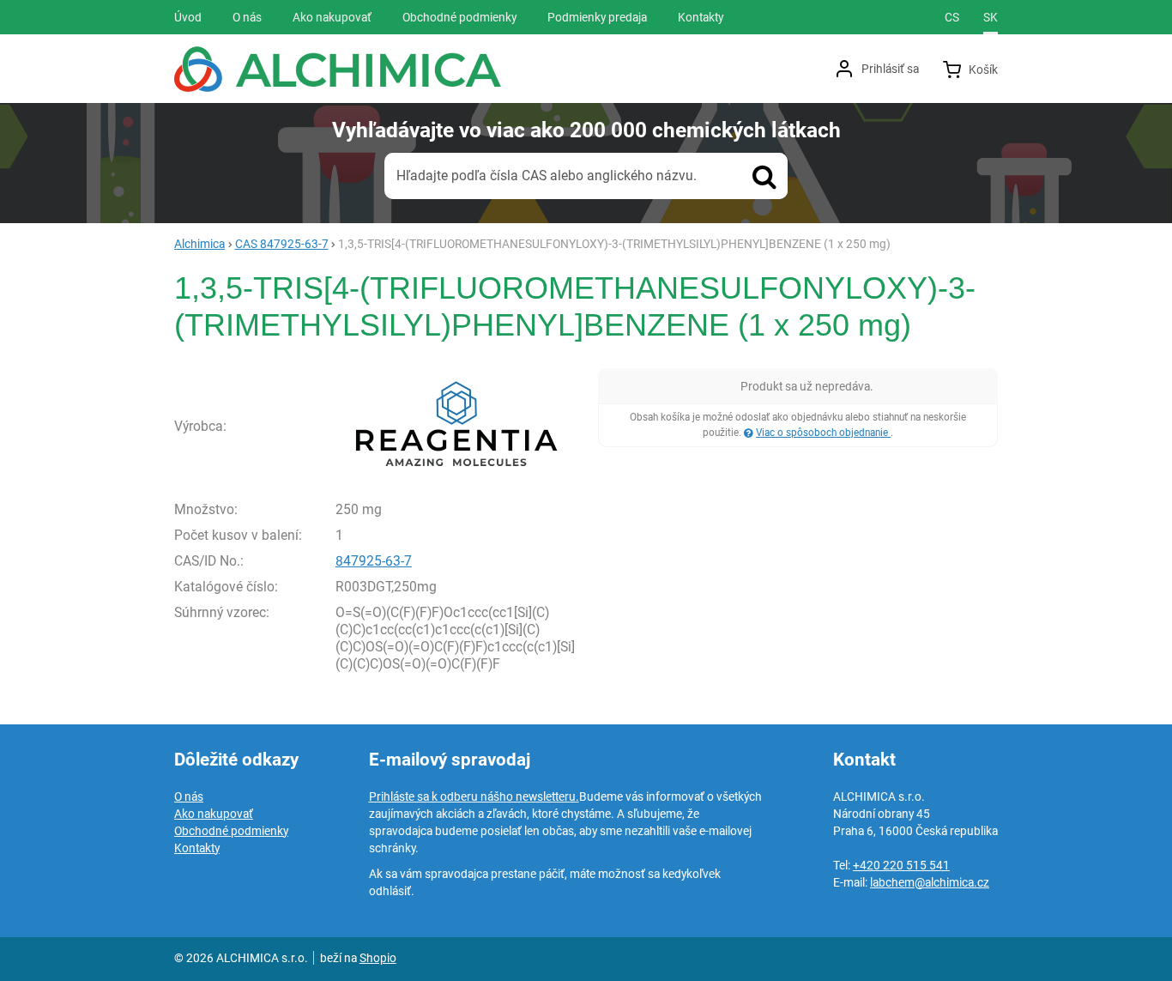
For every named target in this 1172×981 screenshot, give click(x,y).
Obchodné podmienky (231, 831)
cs (952, 17)
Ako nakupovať (213, 814)
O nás (188, 796)
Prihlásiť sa (890, 69)
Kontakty (197, 848)
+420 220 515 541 (901, 865)
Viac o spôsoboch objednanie (823, 433)
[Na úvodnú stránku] (337, 69)
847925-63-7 (373, 561)
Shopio (377, 958)
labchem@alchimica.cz (929, 882)
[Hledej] (764, 176)
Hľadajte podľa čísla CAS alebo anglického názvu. (546, 175)
